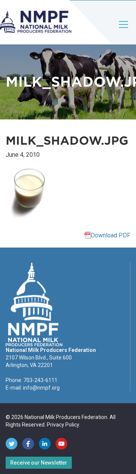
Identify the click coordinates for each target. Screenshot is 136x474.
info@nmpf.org (41, 388)
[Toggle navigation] (123, 30)
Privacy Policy (63, 425)
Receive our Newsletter (38, 463)
